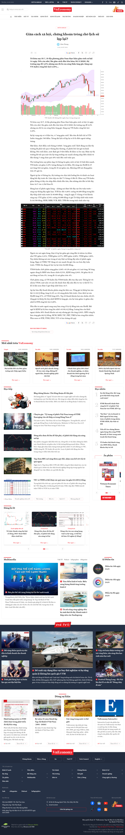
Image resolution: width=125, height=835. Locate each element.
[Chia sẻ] (93, 52)
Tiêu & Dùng (49, 2)
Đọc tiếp (8, 389)
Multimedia (10, 560)
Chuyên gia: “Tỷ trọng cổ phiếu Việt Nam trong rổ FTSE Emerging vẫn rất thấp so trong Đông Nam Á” (57, 416)
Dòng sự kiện (62, 696)
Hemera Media (33, 825)
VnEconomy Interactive (107, 719)
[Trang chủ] (11, 17)
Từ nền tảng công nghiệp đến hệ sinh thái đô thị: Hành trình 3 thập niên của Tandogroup (73, 612)
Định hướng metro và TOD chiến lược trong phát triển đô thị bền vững (15, 722)
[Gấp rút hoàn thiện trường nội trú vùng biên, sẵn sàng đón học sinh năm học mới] (110, 639)
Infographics (75, 559)
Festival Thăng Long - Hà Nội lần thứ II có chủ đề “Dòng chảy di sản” (109, 682)
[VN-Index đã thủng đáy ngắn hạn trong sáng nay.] (62, 71)
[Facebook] (102, 2)
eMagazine (83, 559)
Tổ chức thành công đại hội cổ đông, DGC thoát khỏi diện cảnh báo (16, 533)
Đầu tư (26, 16)
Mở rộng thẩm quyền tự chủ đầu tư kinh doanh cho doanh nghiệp (14, 653)
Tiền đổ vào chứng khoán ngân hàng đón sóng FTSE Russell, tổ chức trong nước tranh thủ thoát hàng (110, 433)
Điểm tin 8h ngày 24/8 (112, 594)
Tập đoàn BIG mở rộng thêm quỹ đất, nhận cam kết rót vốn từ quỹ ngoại (59, 460)
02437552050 (53, 805)
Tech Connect (76, 2)
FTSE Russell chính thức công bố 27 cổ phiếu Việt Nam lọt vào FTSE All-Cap (110, 406)
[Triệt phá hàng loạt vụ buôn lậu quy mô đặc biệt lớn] (15, 668)
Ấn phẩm (108, 456)
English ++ (89, 2)
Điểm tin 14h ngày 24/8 (113, 567)
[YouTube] (114, 2)
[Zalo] (110, 2)
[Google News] (122, 2)
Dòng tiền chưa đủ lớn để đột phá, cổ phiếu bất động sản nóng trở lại (59, 437)
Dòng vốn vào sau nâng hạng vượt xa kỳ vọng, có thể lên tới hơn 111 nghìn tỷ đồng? (71, 533)
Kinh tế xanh (55, 16)
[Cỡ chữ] (35, 52)
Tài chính (34, 16)
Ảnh (3, 791)
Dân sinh (109, 16)
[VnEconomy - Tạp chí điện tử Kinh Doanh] (62, 752)
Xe (58, 2)
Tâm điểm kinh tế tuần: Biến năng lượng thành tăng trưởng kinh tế (73, 584)
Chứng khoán (36, 2)
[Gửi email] (86, 52)
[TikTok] (118, 2)
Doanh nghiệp (78, 16)
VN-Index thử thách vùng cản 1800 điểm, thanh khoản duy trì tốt (110, 445)
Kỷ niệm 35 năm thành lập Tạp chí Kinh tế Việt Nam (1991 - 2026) (46, 722)
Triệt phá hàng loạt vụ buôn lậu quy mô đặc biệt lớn (14, 681)
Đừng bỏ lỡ (9, 508)
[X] (106, 2)
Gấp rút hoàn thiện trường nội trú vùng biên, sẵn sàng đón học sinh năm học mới (109, 653)
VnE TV (64, 2)
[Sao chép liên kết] (89, 52)
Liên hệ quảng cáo (66, 809)
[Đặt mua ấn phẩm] (118, 9)
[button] (62, 548)
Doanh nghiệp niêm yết (17, 528)
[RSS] (106, 809)
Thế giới (101, 16)
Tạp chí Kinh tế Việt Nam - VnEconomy (111, 827)
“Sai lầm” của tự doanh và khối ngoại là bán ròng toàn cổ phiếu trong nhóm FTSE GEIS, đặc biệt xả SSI (110, 419)
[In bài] (31, 52)
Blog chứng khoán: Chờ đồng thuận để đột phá (53, 393)
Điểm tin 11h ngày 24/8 (112, 581)
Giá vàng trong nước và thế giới (77, 720)
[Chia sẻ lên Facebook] (78, 52)
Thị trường (66, 16)
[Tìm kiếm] (8, 9)
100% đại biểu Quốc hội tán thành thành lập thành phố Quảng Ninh (109, 371)
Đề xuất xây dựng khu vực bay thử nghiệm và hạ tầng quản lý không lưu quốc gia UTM (60, 672)
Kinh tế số (44, 16)
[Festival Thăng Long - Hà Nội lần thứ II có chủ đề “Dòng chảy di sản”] (110, 668)
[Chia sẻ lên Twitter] (82, 52)
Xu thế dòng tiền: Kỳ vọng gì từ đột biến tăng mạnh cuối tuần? (110, 395)
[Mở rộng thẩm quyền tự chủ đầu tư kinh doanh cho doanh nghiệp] (15, 639)
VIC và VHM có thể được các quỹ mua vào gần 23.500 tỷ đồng (59, 480)
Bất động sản (91, 16)
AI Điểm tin (108, 560)
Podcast (66, 559)
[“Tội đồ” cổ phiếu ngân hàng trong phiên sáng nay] (62, 204)
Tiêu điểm (17, 16)
